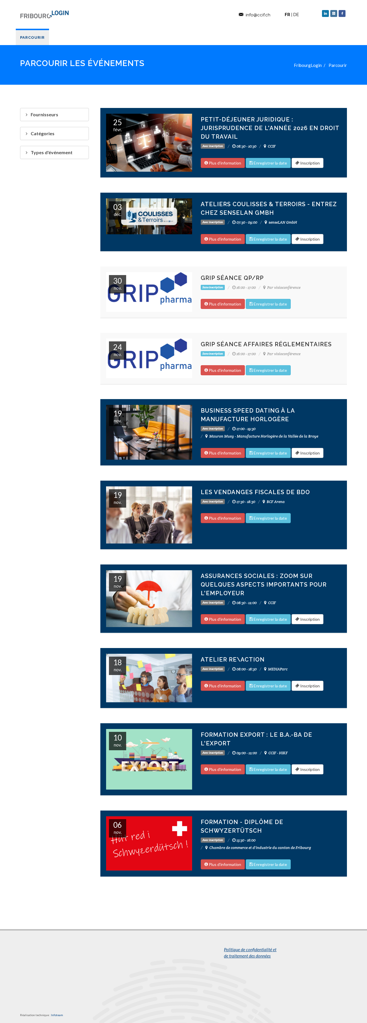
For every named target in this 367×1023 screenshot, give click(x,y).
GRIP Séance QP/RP (232, 277)
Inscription (309, 162)
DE (296, 14)
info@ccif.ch (258, 15)
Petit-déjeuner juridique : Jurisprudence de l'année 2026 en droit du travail (270, 128)
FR (287, 14)
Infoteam (57, 1015)
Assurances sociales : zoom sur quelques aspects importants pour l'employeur (264, 585)
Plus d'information (224, 162)
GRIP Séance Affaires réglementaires (266, 344)
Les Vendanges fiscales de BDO (255, 492)
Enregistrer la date (270, 162)
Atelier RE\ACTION (233, 659)
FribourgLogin (308, 65)
